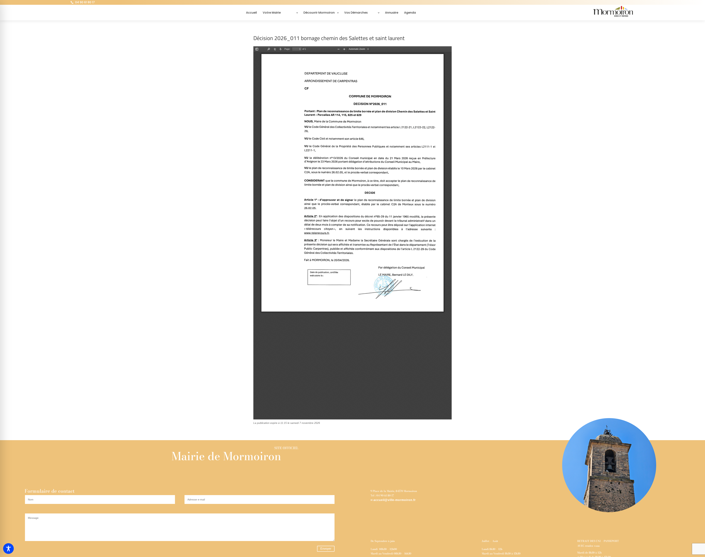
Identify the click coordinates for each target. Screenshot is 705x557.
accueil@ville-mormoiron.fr (394, 500)
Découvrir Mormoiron (319, 12)
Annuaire (391, 12)
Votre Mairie (272, 12)
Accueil (251, 12)
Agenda (410, 12)
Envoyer (325, 548)
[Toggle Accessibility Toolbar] (8, 548)
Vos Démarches (356, 12)
